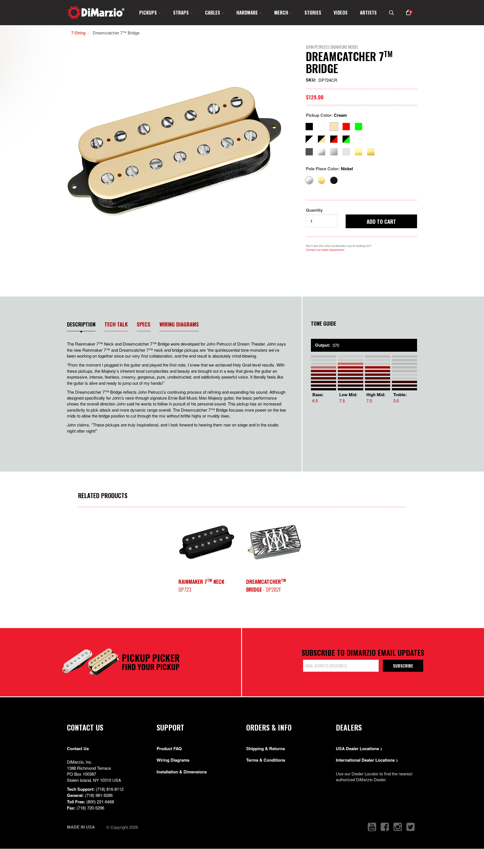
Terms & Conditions (265, 760)
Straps (181, 12)
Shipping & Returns (265, 748)
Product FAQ (169, 748)
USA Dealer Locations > (359, 748)
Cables (213, 12)
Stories (312, 12)
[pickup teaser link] (206, 542)
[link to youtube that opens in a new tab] (372, 827)
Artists (368, 12)
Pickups (148, 12)
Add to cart (381, 221)
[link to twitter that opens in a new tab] (410, 827)
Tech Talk (116, 324)
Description (81, 324)
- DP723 (202, 585)
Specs (143, 324)
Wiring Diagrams (179, 324)
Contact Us (78, 748)
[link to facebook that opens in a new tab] (385, 827)
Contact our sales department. (325, 250)
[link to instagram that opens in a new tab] (398, 827)
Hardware (247, 12)
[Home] (95, 12)
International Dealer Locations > (367, 760)
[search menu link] (391, 12)
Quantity (314, 210)
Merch (281, 12)
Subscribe (403, 666)
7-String (78, 33)
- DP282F (266, 585)
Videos (341, 12)
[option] (176, 151)
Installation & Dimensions (182, 772)
